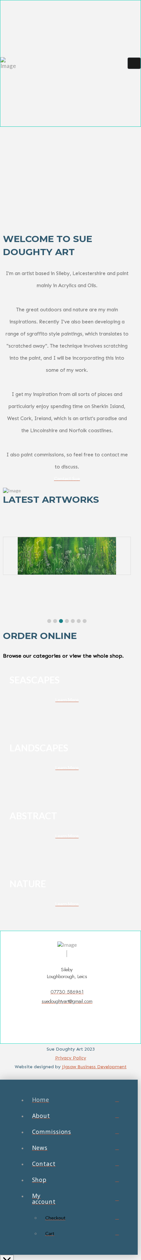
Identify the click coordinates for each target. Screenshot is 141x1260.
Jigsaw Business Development (94, 1067)
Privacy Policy (70, 1058)
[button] (134, 63)
